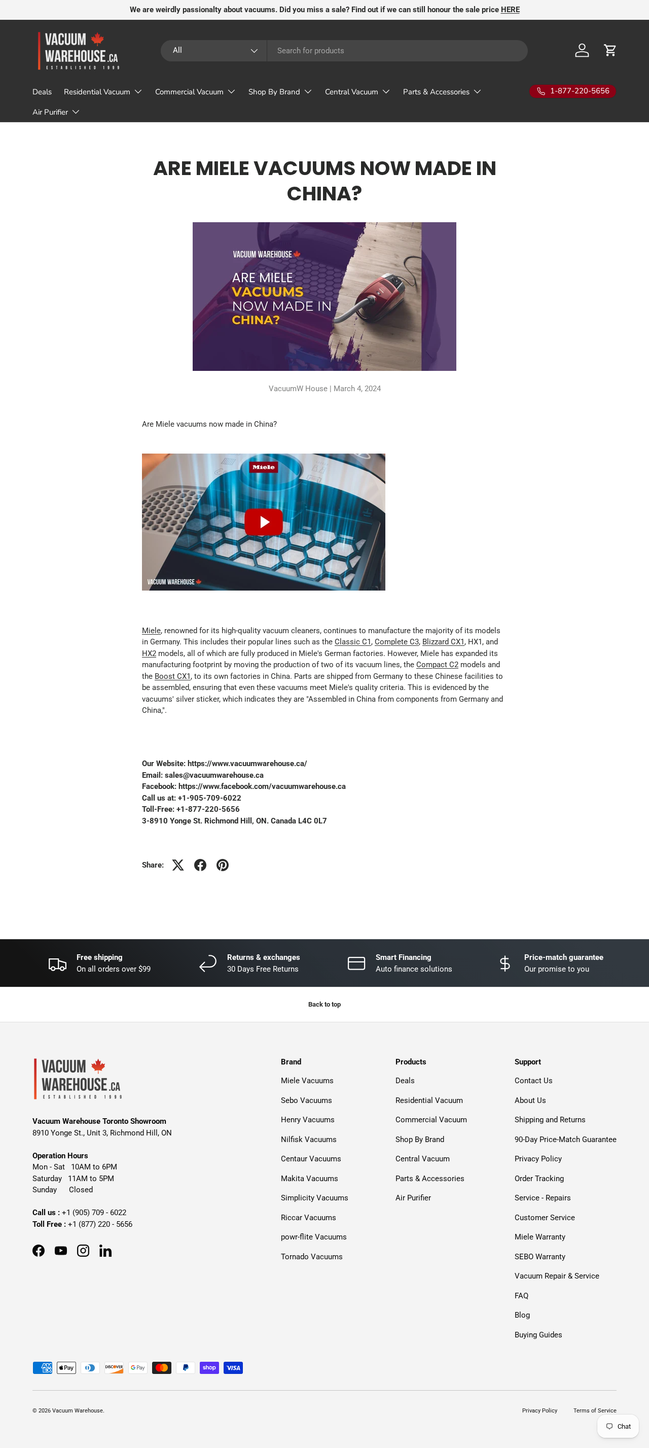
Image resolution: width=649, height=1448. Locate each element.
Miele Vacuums (307, 1080)
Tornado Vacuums (312, 1256)
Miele (151, 630)
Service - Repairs (543, 1197)
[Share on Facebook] (200, 865)
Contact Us (534, 1080)
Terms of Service (595, 1410)
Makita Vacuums (309, 1178)
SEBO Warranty (540, 1256)
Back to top (324, 1004)
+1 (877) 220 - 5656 (100, 1224)
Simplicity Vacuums (314, 1197)
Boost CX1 (173, 676)
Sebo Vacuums (306, 1100)
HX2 (149, 653)
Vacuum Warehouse (77, 1410)
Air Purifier (50, 112)
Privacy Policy (538, 1158)
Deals (42, 92)
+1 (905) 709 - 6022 (94, 1212)
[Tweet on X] (178, 865)
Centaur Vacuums (311, 1158)
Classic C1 (353, 641)
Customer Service (545, 1217)
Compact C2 (437, 664)
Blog (522, 1315)
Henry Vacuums (308, 1119)
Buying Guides (538, 1334)
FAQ (521, 1295)
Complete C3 (397, 641)
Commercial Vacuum (189, 92)
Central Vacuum (351, 92)
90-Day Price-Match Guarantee (566, 1139)
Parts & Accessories (436, 92)
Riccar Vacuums (308, 1217)
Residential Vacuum (97, 92)
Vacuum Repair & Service (557, 1276)
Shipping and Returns (550, 1119)
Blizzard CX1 (443, 641)
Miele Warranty (540, 1237)
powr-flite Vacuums (314, 1237)
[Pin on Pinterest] (222, 865)
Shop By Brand (274, 92)
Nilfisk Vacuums (309, 1139)
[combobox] (344, 50)
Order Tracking (539, 1178)
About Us (530, 1100)
